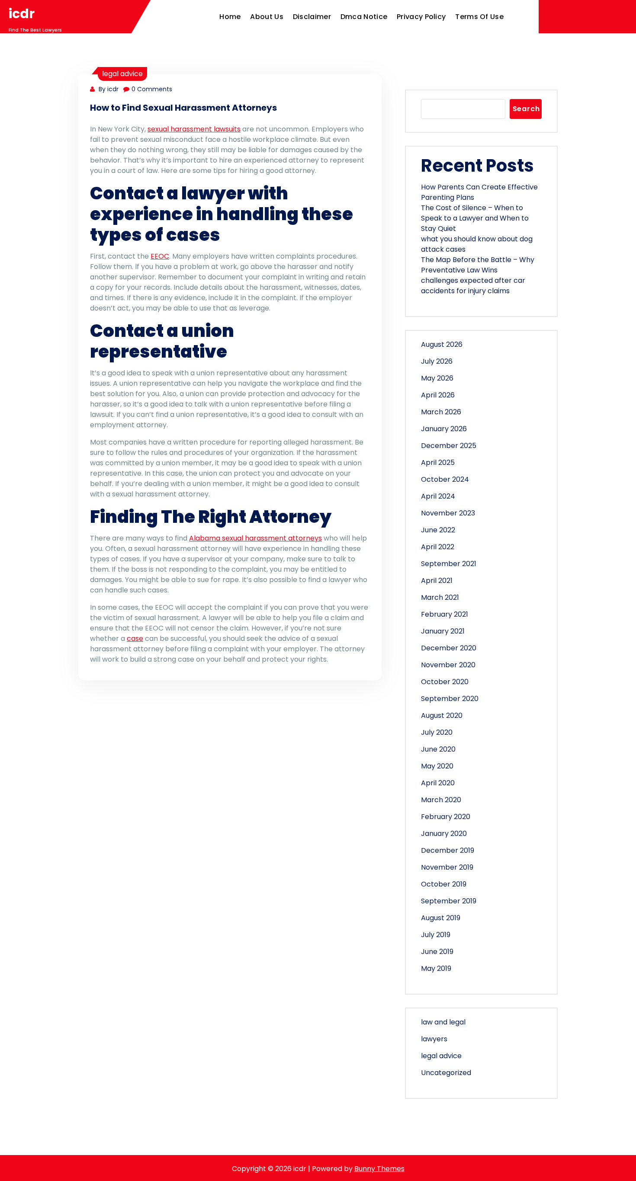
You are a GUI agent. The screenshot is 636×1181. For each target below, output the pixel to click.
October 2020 (445, 682)
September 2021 (448, 564)
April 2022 (437, 547)
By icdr (108, 89)
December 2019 (447, 850)
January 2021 (443, 631)
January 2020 (444, 834)
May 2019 (436, 968)
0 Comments (152, 89)
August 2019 (440, 918)
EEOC (160, 256)
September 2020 (450, 699)
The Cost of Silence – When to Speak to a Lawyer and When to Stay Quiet (475, 218)
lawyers (434, 1039)
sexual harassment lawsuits (194, 129)
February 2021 (444, 614)
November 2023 (448, 513)
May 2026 (437, 378)
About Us (266, 17)
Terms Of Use (479, 17)
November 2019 (447, 867)
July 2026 (437, 361)
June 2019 (437, 952)
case (135, 638)
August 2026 (442, 344)
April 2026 (438, 395)
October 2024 (445, 479)
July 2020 (437, 732)
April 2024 (438, 496)
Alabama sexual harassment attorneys (255, 538)
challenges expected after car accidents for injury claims (473, 285)
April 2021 (437, 581)
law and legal (443, 1022)
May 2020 (437, 766)
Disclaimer (312, 17)
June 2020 (438, 749)
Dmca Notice (363, 17)
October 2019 (443, 884)
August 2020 (442, 715)
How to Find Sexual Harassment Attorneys (183, 108)
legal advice (122, 74)
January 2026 (444, 429)
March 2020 (441, 800)
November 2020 (448, 665)
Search (526, 109)
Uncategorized (446, 1073)
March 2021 (440, 597)
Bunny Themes (379, 1169)
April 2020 (438, 783)
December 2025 (448, 446)
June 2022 (438, 530)
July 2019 (435, 935)
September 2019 (448, 901)
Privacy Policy (421, 17)
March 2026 (441, 412)
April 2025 (438, 462)
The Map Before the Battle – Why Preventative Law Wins (477, 265)
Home (230, 17)
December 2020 (448, 648)
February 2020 (445, 817)
